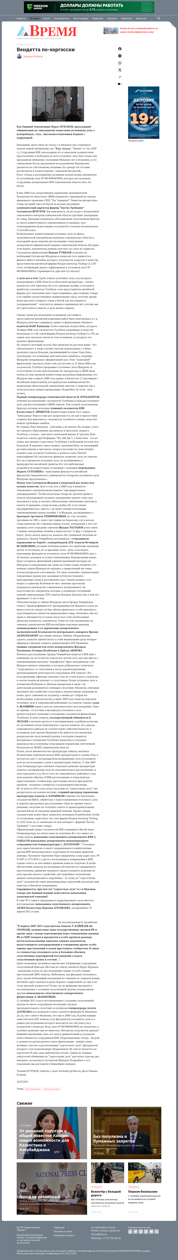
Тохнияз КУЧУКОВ (33, 56)
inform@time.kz (99, 1234)
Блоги (47, 18)
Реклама (112, 18)
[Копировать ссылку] (120, 77)
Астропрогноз (61, 18)
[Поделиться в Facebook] (120, 48)
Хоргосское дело (33, 1089)
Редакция (97, 18)
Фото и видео (80, 18)
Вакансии (141, 18)
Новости (21, 18)
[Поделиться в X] (120, 70)
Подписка (126, 18)
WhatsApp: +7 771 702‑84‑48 (106, 1238)
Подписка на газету (64, 1235)
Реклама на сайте (136, 140)
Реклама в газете (63, 1231)
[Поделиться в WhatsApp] (120, 63)
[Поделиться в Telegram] (120, 56)
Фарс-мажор (63, 148)
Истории (34, 18)
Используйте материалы (30, 1234)
